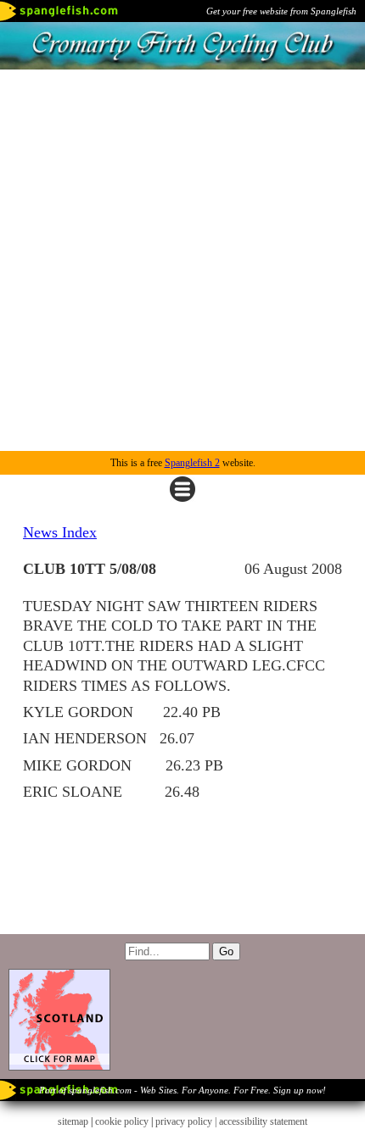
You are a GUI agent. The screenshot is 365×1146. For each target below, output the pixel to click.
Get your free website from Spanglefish (281, 11)
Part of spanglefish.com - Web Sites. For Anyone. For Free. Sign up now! (182, 1090)
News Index (60, 532)
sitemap (73, 1121)
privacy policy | (187, 1121)
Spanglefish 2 (192, 463)
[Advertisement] (182, 260)
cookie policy (122, 1121)
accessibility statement (263, 1121)
